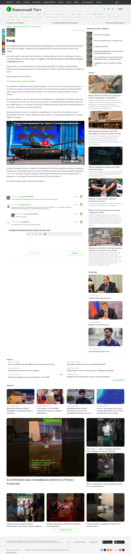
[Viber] (3, 40)
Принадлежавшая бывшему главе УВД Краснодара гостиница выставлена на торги (105, 132)
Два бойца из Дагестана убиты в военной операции (86, 364)
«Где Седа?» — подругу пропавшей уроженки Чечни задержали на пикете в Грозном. (104, 450)
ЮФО (18, 20)
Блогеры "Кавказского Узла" (21, 26)
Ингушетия (87, 14)
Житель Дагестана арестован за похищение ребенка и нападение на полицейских (105, 96)
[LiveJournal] (3, 50)
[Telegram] (3, 33)
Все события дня (118, 380)
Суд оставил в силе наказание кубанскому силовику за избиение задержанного (49, 410)
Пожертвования (93, 542)
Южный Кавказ (11, 20)
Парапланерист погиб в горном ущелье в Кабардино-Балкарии (90, 370)
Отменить (75, 253)
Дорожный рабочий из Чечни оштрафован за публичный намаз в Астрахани (20, 410)
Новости (10, 2)
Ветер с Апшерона (36, 26)
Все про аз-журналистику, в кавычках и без (108, 40)
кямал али (23, 196)
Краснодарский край (25, 17)
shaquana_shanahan (25, 204)
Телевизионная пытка (101, 46)
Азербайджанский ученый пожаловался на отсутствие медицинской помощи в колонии (79, 410)
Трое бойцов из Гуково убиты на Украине (23, 370)
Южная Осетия (117, 17)
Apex (21, 222)
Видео (76, 2)
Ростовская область (65, 17)
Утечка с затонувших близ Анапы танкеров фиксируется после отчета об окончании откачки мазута (110, 410)
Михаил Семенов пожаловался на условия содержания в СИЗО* (104, 211)
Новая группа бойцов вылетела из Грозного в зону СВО (29, 377)
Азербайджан (30, 14)
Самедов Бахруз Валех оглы (99, 351)
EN (123, 2)
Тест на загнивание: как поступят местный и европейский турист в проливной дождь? (108, 58)
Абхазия (9, 14)
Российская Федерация (52, 17)
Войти (120, 9)
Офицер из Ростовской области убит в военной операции (88, 376)
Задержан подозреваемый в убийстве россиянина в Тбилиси (102, 199)
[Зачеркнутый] (40, 234)
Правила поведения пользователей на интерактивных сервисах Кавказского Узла (47, 549)
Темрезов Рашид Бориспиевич (100, 298)
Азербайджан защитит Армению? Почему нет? (108, 64)
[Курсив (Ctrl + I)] (32, 234)
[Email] (3, 53)
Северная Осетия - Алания (80, 17)
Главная (9, 26)
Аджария (16, 14)
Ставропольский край (100, 17)
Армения (38, 14)
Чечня (109, 17)
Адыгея (23, 14)
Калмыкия (108, 14)
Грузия (73, 14)
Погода (99, 2)
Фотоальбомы (87, 2)
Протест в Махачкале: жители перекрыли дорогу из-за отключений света (105, 485)
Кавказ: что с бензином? (16, 23)
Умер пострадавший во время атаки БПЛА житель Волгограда (104, 168)
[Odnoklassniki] (3, 47)
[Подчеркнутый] (36, 234)
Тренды (26, 2)
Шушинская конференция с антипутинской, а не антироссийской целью (109, 52)
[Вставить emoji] (45, 234)
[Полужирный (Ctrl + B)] (28, 234)
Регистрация (33, 253)
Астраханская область (49, 14)
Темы (18, 2)
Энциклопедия (49, 2)
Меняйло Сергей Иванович (99, 324)
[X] (3, 43)
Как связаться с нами (79, 542)
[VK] (3, 30)
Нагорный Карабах (38, 17)
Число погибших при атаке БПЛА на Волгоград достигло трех (31, 364)
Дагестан (79, 14)
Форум (60, 2)
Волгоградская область (63, 14)
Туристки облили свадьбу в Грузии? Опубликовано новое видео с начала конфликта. (24, 525)
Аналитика (36, 2)
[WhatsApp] (3, 37)
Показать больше (65, 530)
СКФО (90, 17)
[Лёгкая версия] (116, 2)
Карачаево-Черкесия (12, 17)
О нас (68, 542)
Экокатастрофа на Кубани (116, 23)
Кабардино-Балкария (98, 14)
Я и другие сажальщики (102, 35)
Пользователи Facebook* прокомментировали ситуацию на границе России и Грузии (105, 249)
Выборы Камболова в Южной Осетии (66, 23)
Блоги (68, 2)
